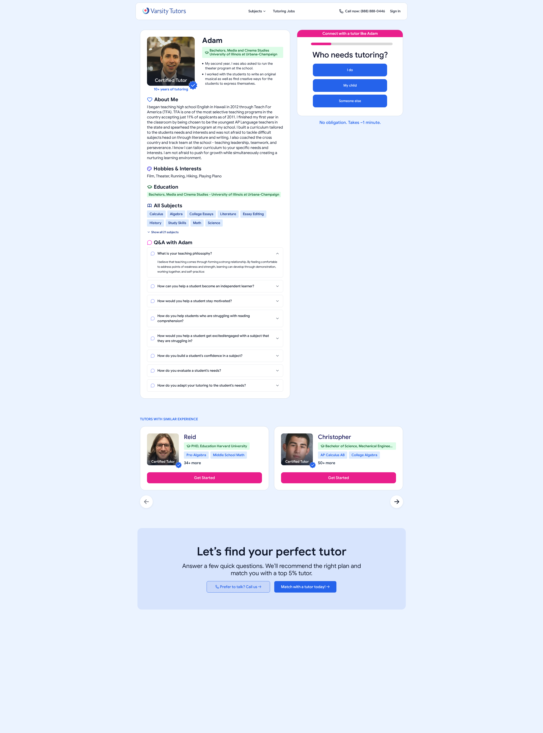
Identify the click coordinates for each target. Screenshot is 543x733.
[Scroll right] (396, 501)
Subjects (255, 11)
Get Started (204, 477)
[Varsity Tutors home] (164, 11)
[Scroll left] (146, 501)
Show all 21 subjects (165, 232)
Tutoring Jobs (284, 11)
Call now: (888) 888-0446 (365, 11)
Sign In (395, 11)
